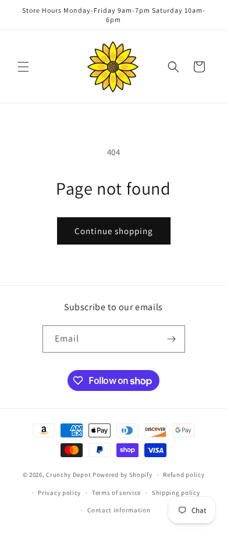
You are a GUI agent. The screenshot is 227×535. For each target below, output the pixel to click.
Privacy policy (59, 493)
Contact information (118, 510)
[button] (23, 67)
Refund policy (183, 475)
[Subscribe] (172, 339)
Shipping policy (176, 493)
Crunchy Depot (68, 475)
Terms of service (116, 493)
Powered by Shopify (122, 475)
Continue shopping (114, 230)
